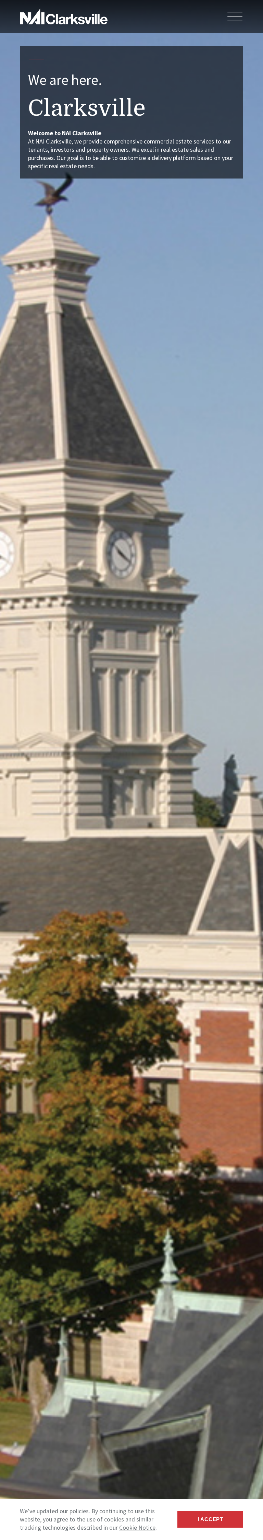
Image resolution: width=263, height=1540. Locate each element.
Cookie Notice (137, 1527)
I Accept (210, 1519)
